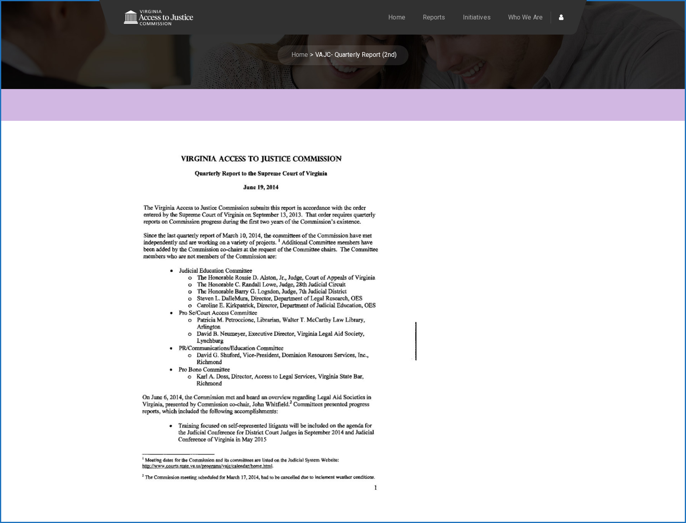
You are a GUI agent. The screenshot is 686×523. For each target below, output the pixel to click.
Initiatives (477, 17)
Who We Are (525, 17)
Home (396, 17)
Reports (434, 17)
